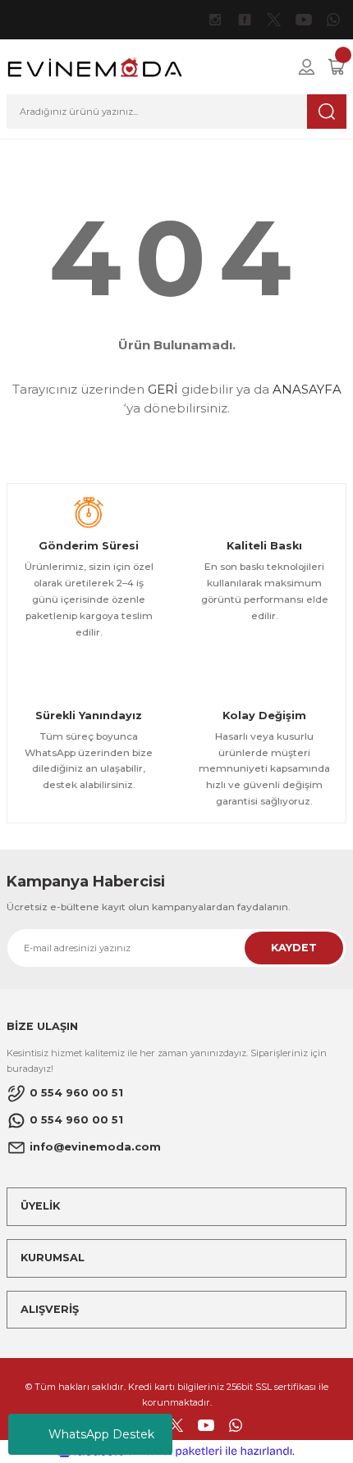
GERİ (163, 389)
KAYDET (294, 947)
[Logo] (95, 66)
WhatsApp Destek (101, 1434)
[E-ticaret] (174, 1451)
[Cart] (336, 67)
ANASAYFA (307, 389)
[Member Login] (306, 67)
